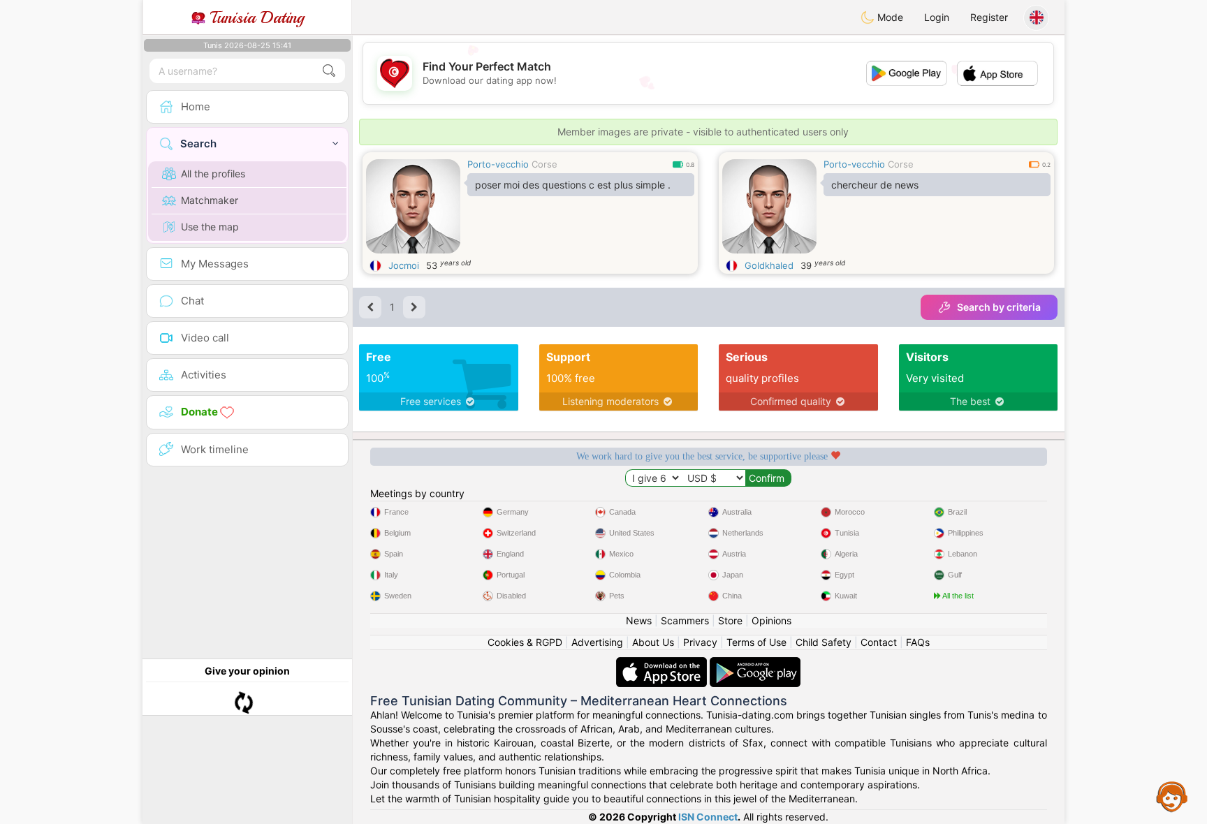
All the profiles (213, 173)
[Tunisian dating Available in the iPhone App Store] (663, 664)
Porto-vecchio (498, 164)
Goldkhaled (769, 265)
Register (989, 17)
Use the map (210, 227)
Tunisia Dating (254, 17)
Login (936, 17)
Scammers (685, 620)
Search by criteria (999, 307)
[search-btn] (329, 71)
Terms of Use (756, 642)
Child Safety (823, 642)
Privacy (700, 642)
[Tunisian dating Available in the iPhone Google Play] (755, 664)
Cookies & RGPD (525, 642)
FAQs (918, 642)
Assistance (1172, 796)
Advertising (597, 642)
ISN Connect (708, 817)
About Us (653, 642)
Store (730, 620)
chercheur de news (875, 185)
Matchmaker (209, 200)
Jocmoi (403, 265)
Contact (879, 642)
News (639, 620)
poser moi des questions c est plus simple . (573, 185)
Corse (544, 164)
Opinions (771, 620)
